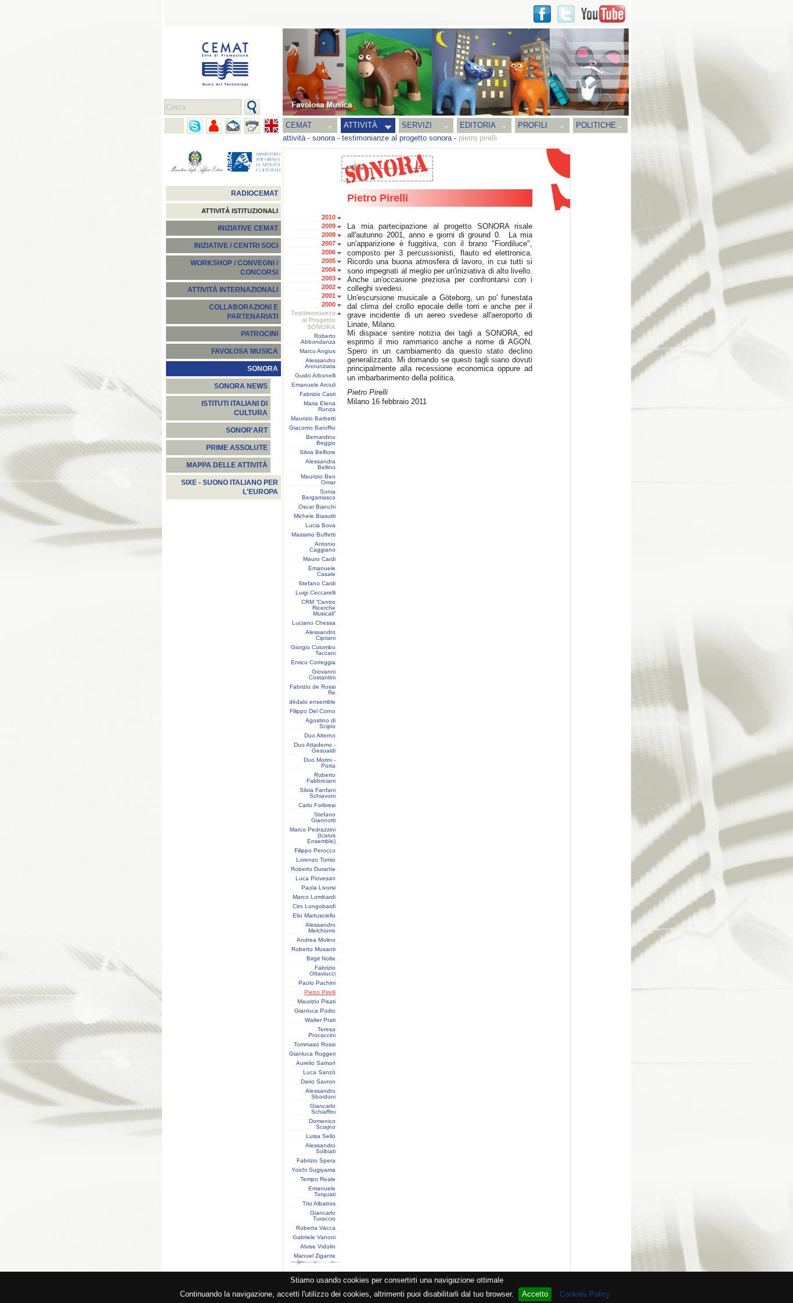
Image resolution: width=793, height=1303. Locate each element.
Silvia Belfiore (318, 452)
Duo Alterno (320, 736)
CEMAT (299, 125)
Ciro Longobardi (314, 906)
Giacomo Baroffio (312, 428)
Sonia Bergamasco (319, 495)
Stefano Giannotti (323, 817)
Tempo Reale (318, 1179)
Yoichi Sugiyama (313, 1170)
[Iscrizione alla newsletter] (233, 126)
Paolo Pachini (317, 983)
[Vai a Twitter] (566, 14)
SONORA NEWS (241, 386)
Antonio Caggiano (322, 547)
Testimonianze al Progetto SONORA (313, 319)
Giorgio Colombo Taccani (313, 650)
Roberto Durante (313, 869)
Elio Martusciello (314, 916)
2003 (329, 278)
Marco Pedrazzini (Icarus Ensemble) (313, 835)
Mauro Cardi (319, 559)
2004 (329, 269)
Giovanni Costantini (322, 675)
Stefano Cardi (317, 583)
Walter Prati (320, 1020)
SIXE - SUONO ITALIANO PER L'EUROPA (229, 487)
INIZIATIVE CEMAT (248, 228)
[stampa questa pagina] (252, 126)
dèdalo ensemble (312, 702)
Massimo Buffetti (313, 535)
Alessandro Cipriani (320, 635)
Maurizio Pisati (316, 1002)
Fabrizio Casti (318, 394)
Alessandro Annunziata (320, 363)
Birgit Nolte (321, 959)
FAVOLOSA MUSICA (244, 351)
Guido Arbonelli (315, 376)
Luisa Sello (321, 1136)
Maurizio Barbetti (313, 419)
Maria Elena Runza (320, 406)
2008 (329, 234)
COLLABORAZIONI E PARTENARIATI (243, 312)
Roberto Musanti (313, 949)
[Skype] (195, 126)
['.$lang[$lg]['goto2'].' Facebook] (542, 14)
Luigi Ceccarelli (315, 593)
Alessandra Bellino (320, 464)
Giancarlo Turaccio (323, 1216)
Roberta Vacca (316, 1228)
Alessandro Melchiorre (320, 928)
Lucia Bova (320, 525)
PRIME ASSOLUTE (237, 447)
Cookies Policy (585, 1294)
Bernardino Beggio (321, 440)
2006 (329, 252)
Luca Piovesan (315, 878)
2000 (329, 304)
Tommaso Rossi (315, 1045)
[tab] (342, 218)
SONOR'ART (247, 430)
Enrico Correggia (313, 662)
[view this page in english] (271, 126)
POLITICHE (596, 125)
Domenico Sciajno (322, 1124)
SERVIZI (417, 125)
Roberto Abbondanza (318, 339)
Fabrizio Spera (316, 1161)
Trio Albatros (319, 1204)
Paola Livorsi (318, 888)
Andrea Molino (316, 940)
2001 (329, 295)
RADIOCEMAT (254, 193)
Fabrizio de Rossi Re (313, 690)
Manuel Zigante (315, 1256)
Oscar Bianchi (317, 507)
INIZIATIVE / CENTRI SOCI (236, 245)
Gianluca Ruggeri (312, 1054)
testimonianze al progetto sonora (397, 138)
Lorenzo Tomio (316, 860)
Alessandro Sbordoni (320, 1094)
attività (294, 138)
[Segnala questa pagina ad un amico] (214, 126)
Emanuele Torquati (322, 1191)
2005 (329, 260)
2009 (329, 225)
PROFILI (532, 125)
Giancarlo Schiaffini (323, 1109)
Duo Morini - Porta (320, 763)
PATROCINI (259, 333)
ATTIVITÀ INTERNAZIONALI (233, 289)
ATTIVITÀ (360, 125)
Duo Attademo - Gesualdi (315, 748)
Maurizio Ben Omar (318, 479)
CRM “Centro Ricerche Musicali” (318, 608)
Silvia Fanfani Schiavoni (318, 793)
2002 (329, 286)
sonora (323, 138)
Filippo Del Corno (313, 711)
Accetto (535, 1294)
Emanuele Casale (322, 571)
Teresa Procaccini (322, 1032)
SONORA (262, 368)
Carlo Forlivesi (317, 805)
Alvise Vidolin (318, 1247)
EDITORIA (478, 125)
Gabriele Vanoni (314, 1237)
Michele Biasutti (315, 516)
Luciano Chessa (314, 623)
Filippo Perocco (315, 851)
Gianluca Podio (315, 1011)
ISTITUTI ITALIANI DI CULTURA (234, 408)
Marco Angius (318, 351)
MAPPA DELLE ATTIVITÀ (227, 465)
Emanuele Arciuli (313, 385)
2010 (329, 217)
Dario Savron (318, 1082)
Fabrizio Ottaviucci (322, 971)
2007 (329, 243)
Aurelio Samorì (316, 1063)
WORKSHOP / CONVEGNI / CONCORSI (234, 268)
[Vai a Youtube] (603, 14)
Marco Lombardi (314, 897)
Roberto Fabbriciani (321, 778)
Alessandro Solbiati (320, 1148)
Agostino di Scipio (320, 723)
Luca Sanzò (319, 1072)
